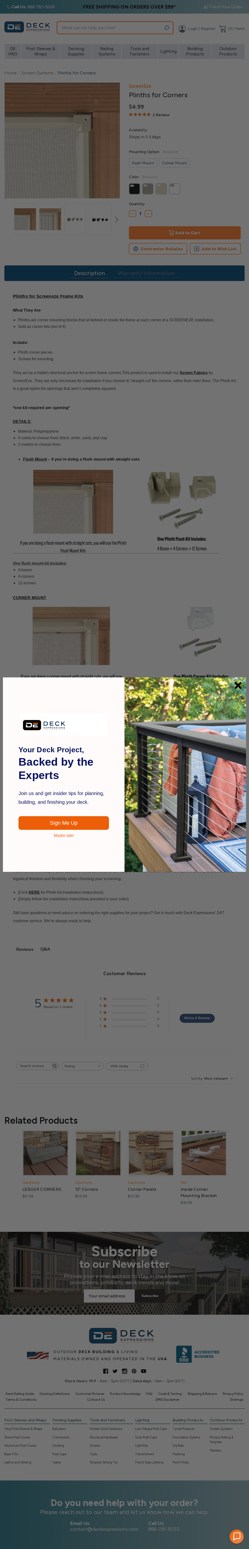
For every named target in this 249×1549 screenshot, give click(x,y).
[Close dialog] (238, 685)
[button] (237, 1537)
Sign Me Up (64, 823)
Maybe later (64, 836)
